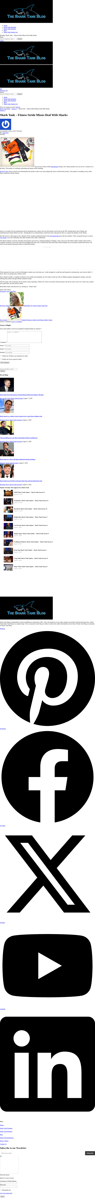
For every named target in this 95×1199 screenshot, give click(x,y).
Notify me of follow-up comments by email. (15, 356)
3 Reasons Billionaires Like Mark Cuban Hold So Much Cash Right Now (19, 438)
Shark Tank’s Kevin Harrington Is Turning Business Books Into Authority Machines (22, 394)
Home (2, 1125)
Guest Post (5, 132)
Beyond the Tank (5, 398)
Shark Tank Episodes (6, 1128)
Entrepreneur (54, 166)
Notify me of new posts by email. (12, 359)
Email (2, 349)
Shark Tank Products (6, 1131)
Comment (3, 342)
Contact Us (3, 1144)
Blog (1, 1134)
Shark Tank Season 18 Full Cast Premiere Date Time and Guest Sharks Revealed (21, 481)
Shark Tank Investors (16, 398)
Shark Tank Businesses (7, 1137)
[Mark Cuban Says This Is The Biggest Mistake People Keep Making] (7, 456)
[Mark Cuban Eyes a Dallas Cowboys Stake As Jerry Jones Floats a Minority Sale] (7, 412)
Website (2, 352)
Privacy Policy (4, 1141)
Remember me (6, 1190)
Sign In (18, 107)
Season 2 (2, 110)
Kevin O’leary (4, 171)
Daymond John (54, 236)
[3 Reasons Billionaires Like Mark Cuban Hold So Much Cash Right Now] (7, 434)
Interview (3, 463)
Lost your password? (6, 1193)
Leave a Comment (16, 321)
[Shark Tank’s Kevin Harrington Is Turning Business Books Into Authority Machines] (7, 391)
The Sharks (3, 237)
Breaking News (4, 420)
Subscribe (90, 1153)
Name (2, 345)
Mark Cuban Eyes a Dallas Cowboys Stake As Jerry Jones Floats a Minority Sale (21, 416)
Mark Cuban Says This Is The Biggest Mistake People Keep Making (17, 459)
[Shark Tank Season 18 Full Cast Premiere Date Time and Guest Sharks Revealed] (7, 477)
